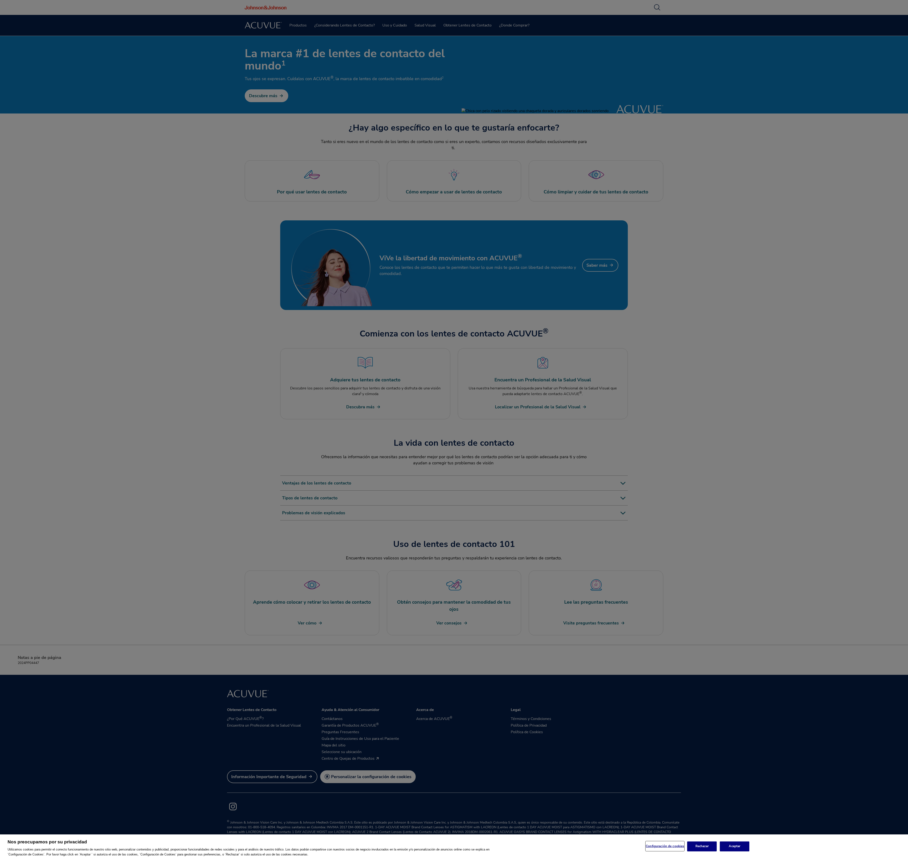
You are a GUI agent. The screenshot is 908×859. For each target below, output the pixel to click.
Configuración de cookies (665, 846)
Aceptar (734, 846)
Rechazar (702, 846)
